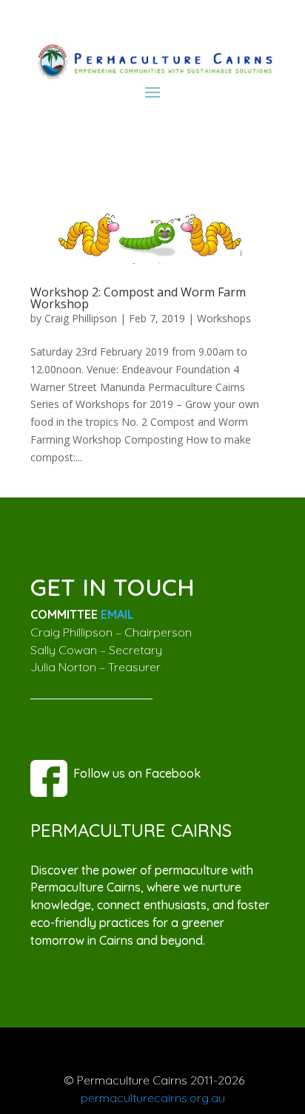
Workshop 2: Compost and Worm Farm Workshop (138, 298)
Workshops (224, 318)
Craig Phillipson (80, 318)
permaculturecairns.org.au (153, 1097)
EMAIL (117, 614)
